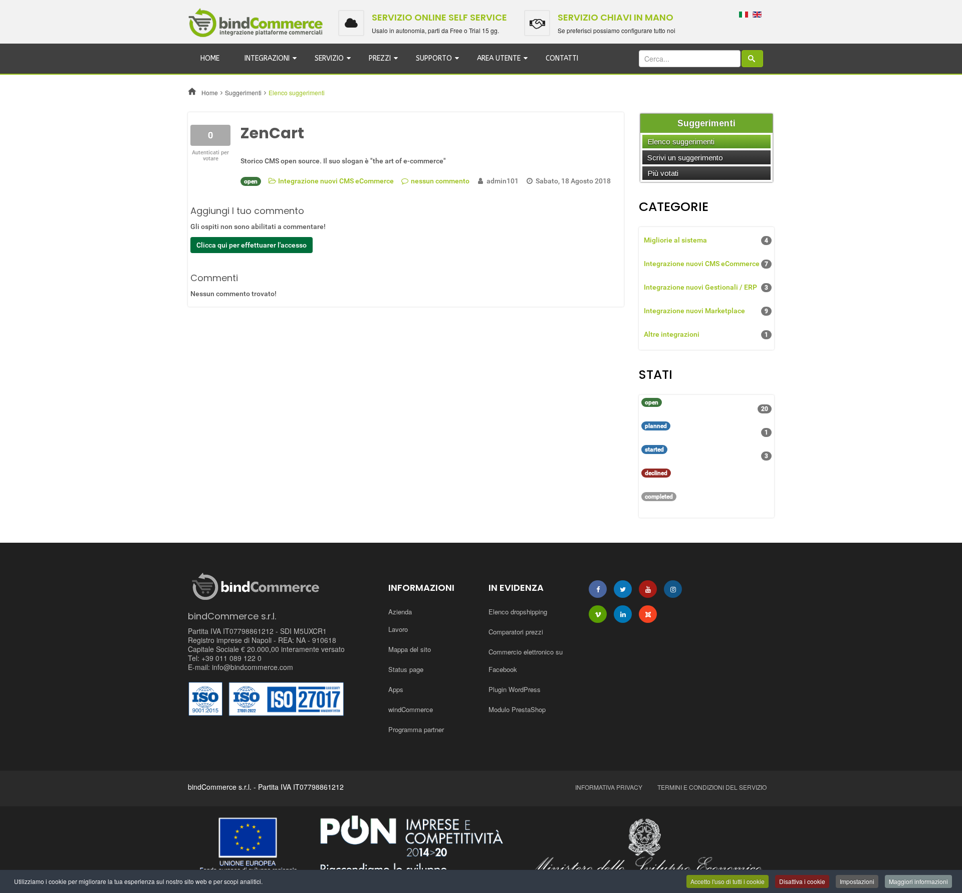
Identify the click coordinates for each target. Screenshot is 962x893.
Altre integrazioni (706, 334)
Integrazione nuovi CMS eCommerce (336, 181)
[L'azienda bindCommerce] (481, 847)
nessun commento (440, 181)
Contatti (562, 58)
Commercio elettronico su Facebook (526, 660)
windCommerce (410, 709)
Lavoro (398, 629)
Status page (405, 669)
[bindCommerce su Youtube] (648, 589)
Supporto (434, 58)
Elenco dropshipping (518, 611)
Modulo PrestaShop (517, 709)
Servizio (329, 58)
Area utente (499, 58)
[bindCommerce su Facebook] (598, 589)
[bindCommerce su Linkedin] (623, 614)
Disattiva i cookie (802, 881)
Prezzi (380, 58)
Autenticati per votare (210, 156)
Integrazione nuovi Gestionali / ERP (706, 287)
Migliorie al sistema (706, 240)
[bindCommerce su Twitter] (623, 589)
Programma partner (416, 729)
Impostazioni (857, 881)
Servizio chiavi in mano (615, 17)
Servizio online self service (439, 17)
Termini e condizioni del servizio (712, 787)
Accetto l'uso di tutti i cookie (727, 881)
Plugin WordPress (515, 689)
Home (209, 58)
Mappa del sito (409, 649)
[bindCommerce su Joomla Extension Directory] (648, 614)
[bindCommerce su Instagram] (673, 589)
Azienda (400, 611)
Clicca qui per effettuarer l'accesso (251, 245)
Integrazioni (267, 58)
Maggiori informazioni (918, 881)
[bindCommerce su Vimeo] (598, 614)
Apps (395, 689)
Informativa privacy (608, 787)
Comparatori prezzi (516, 631)
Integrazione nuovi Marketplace (706, 311)
